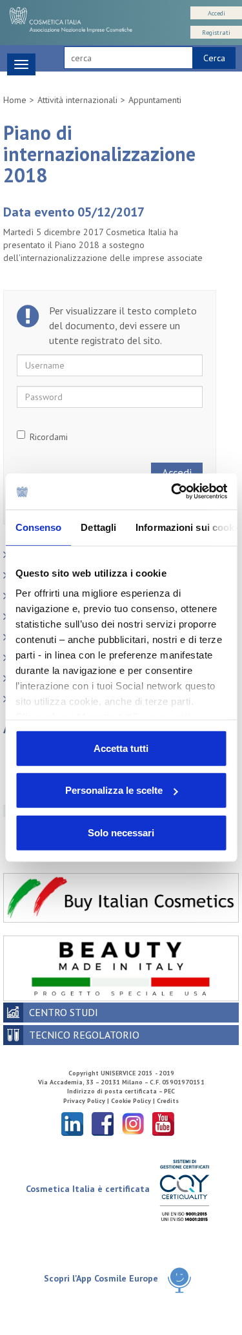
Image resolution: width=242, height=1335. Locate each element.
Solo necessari (121, 832)
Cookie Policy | (134, 1101)
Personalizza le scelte (114, 790)
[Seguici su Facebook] (103, 1123)
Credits (168, 1101)
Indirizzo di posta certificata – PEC (121, 1091)
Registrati (216, 32)
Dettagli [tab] (98, 526)
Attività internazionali (77, 100)
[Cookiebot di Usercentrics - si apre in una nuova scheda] (172, 491)
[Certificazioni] (184, 1190)
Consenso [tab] (38, 526)
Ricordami (49, 437)
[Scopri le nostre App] (179, 1279)
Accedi (216, 13)
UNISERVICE (118, 1073)
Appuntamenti (154, 100)
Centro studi (63, 1012)
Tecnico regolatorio (84, 1034)
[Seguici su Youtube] (163, 1123)
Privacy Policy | (87, 1101)
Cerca (214, 58)
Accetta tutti (121, 747)
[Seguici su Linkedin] (72, 1123)
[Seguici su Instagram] (133, 1123)
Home (14, 100)
